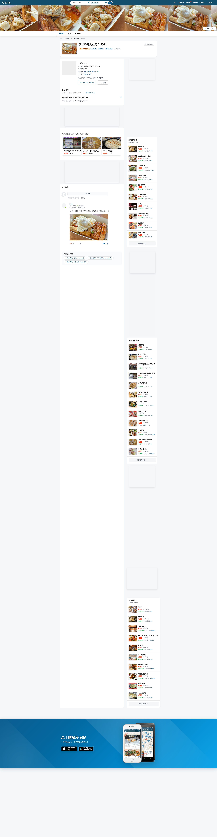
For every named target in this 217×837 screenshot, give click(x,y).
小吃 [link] (93, 48)
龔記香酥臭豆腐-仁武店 (92, 44)
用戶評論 (65, 187)
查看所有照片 (210, 28)
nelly (71, 204)
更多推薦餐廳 (141, 460)
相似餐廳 (78, 33)
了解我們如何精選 (90, 93)
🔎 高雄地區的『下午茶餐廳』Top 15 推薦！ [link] (100, 258)
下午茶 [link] (109, 48)
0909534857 (87, 74)
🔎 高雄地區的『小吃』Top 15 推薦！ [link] (75, 258)
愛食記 (61, 38)
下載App (188, 2)
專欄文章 (195, 2)
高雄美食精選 (85, 48)
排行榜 (210, 2)
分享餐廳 (103, 82)
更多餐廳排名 (141, 243)
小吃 (71, 38)
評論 (69, 33)
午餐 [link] (149, 425)
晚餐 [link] (101, 48)
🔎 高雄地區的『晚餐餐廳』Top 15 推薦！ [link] (76, 262)
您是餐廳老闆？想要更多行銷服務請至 (90, 78)
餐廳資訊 (61, 33)
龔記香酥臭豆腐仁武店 (93, 71)
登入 (175, 2)
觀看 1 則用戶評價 (88, 82)
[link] (148, 151)
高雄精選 (67, 38)
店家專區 (202, 2)
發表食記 (181, 2)
